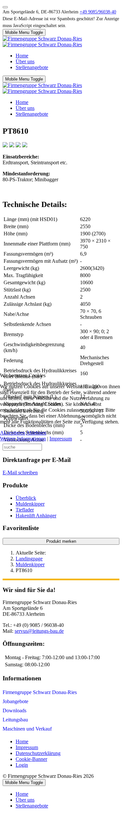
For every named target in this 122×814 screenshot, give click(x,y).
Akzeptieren (12, 433)
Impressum (60, 438)
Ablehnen (36, 433)
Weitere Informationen (23, 438)
